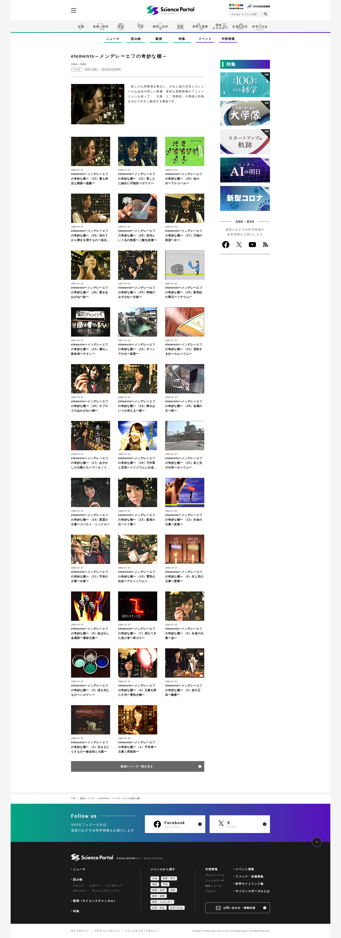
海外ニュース (213, 885)
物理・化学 (160, 26)
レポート (95, 885)
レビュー (78, 885)
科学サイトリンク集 (250, 883)
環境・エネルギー (162, 902)
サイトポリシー (80, 930)
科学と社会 (260, 26)
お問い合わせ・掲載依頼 (239, 907)
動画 (159, 38)
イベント (205, 38)
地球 (121, 26)
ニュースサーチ (214, 880)
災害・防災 (240, 26)
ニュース (113, 38)
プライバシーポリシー (107, 930)
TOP (73, 798)
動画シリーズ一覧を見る (137, 766)
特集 (182, 38)
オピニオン (80, 890)
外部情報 (228, 38)
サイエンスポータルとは (253, 891)
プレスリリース (214, 875)
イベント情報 (245, 869)
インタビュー (114, 885)
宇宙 (140, 26)
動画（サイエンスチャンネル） (95, 900)
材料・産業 (200, 26)
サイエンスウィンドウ (106, 890)
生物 (81, 26)
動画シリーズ (87, 798)
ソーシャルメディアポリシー (141, 930)
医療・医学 (101, 26)
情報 (180, 26)
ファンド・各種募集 (250, 876)
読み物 (136, 38)
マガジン (210, 891)
